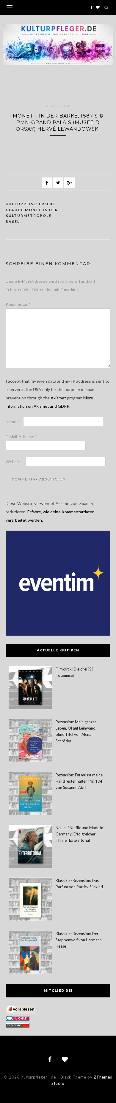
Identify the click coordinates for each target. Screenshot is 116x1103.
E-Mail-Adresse (21, 436)
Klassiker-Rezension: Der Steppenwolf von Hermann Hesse (79, 939)
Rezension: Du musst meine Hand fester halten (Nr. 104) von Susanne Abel (80, 781)
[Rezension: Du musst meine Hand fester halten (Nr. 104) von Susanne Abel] (30, 794)
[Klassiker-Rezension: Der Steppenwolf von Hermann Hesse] (30, 953)
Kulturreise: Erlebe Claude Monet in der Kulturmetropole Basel (32, 213)
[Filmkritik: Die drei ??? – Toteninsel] (30, 688)
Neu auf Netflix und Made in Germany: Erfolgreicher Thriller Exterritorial (79, 834)
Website (14, 461)
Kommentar (18, 304)
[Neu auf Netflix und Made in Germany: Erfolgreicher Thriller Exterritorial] (30, 847)
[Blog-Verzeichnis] (17, 1019)
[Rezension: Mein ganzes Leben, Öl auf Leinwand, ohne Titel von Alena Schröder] (30, 741)
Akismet (58, 397)
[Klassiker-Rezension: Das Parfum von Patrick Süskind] (30, 900)
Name (12, 421)
